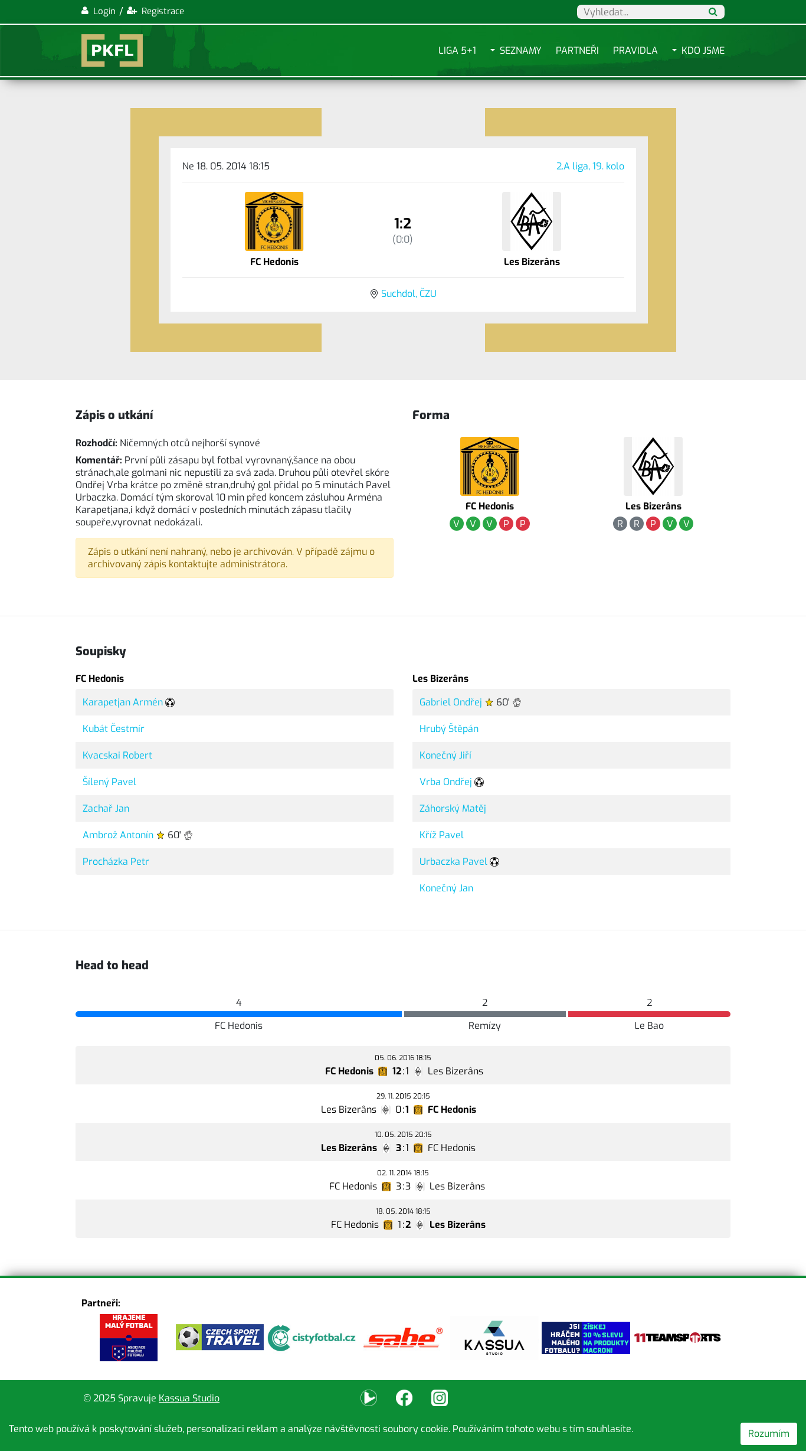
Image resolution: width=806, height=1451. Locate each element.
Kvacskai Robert (117, 755)
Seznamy (521, 50)
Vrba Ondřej (446, 782)
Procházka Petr (116, 861)
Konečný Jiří (445, 755)
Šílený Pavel (109, 782)
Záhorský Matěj (453, 808)
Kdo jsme (703, 50)
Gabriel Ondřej (451, 702)
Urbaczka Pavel (453, 861)
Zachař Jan (106, 808)
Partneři (577, 50)
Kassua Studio (189, 1398)
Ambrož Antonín (118, 835)
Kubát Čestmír (114, 729)
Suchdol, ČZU (409, 293)
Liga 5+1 (457, 50)
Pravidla (635, 50)
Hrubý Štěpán (449, 729)
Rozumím (768, 1433)
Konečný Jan (446, 888)
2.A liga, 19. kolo (590, 166)
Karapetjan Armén (123, 702)
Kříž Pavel (442, 835)
